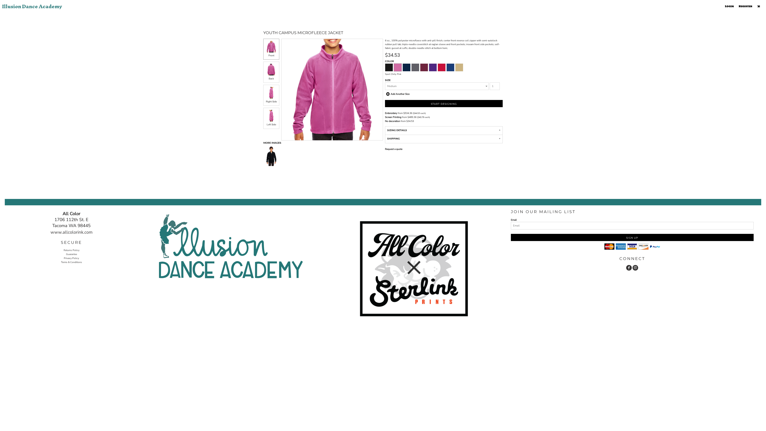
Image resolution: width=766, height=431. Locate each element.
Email (514, 219)
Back (271, 78)
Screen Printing (393, 117)
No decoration (392, 121)
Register (745, 6)
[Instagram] (635, 268)
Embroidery (391, 113)
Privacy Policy (71, 258)
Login (729, 6)
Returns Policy (71, 250)
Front (271, 55)
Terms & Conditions (71, 262)
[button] (758, 6)
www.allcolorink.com (71, 232)
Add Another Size (400, 94)
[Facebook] (629, 268)
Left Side (271, 124)
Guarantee (71, 254)
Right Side (271, 101)
